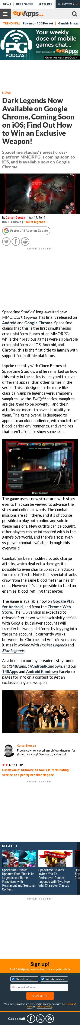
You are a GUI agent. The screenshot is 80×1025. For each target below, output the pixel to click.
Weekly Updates (55, 979)
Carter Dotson (15, 218)
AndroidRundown (46, 666)
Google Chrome (38, 322)
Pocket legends (34, 222)
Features (45, 4)
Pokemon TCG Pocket (38, 23)
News (7, 4)
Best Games (24, 4)
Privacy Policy (44, 1006)
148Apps (18, 666)
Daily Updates (23, 979)
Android (9, 322)
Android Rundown (42, 671)
